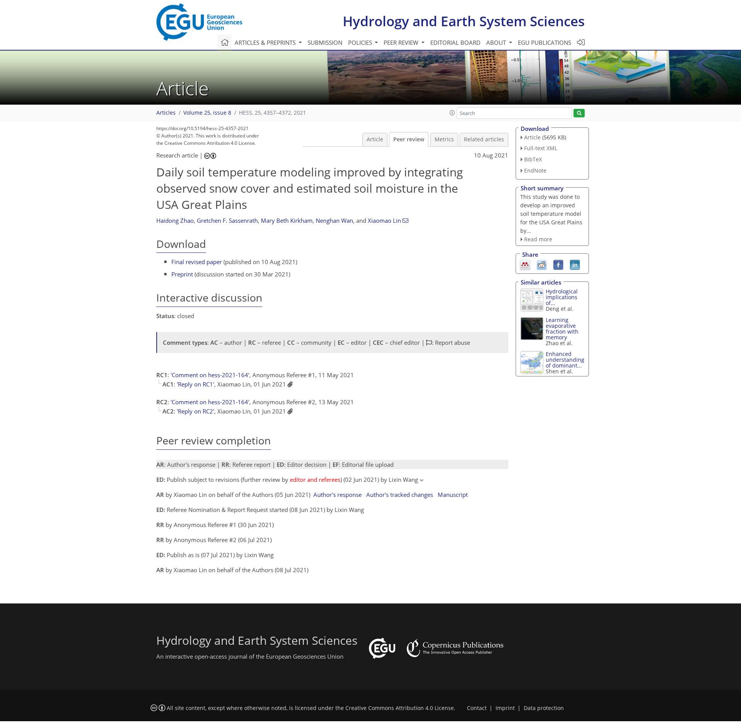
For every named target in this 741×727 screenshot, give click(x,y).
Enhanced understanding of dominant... (565, 359)
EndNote (535, 170)
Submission (325, 42)
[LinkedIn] (575, 264)
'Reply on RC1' (195, 384)
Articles (166, 112)
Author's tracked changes (399, 494)
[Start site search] (579, 113)
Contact (477, 708)
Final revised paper (196, 262)
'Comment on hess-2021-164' (210, 375)
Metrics (444, 139)
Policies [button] (361, 42)
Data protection (544, 708)
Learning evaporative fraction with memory (562, 328)
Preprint (182, 274)
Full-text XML (540, 148)
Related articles (484, 139)
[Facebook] (558, 264)
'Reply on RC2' (195, 411)
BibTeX (533, 159)
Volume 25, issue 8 (207, 112)
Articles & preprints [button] (266, 42)
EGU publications (544, 42)
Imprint (505, 708)
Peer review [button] (402, 42)
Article (375, 139)
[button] (452, 112)
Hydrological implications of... (562, 297)
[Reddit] (541, 264)
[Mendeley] (525, 264)
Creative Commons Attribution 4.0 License (399, 708)
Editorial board (455, 42)
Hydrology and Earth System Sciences (464, 21)
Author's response (337, 494)
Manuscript (453, 494)
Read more (538, 239)
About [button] (497, 42)
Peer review (408, 139)
